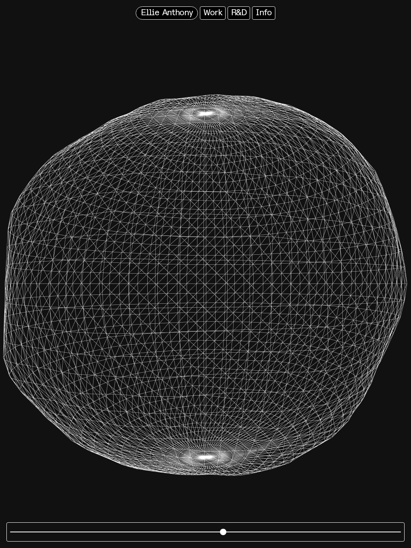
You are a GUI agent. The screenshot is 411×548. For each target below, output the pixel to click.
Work (212, 12)
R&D (238, 12)
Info (264, 12)
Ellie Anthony (167, 12)
